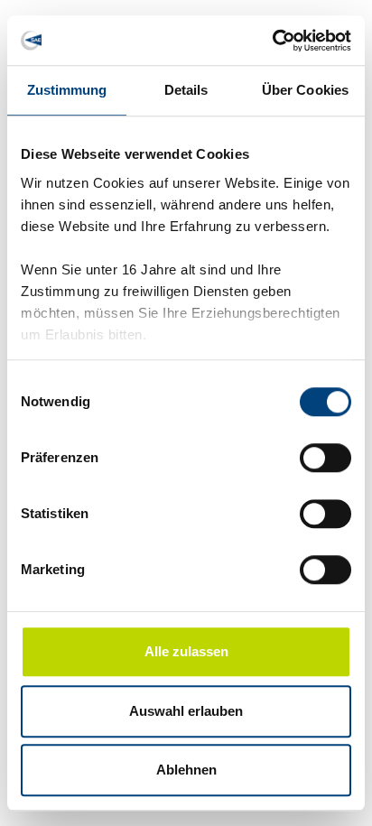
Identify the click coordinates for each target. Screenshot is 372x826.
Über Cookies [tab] (305, 89)
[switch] (325, 457)
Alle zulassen (186, 651)
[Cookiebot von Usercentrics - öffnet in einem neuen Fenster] (272, 40)
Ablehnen (186, 769)
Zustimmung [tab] (67, 89)
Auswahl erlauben (186, 711)
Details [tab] (186, 89)
